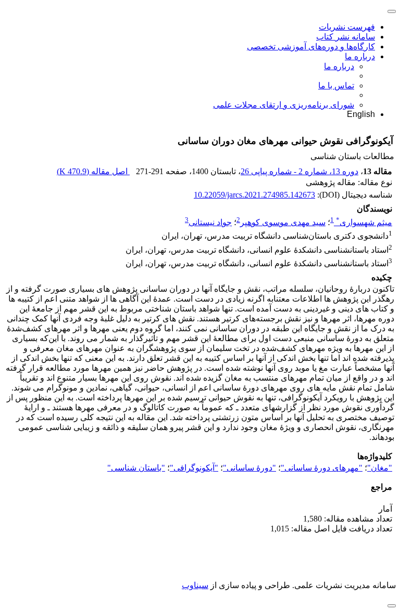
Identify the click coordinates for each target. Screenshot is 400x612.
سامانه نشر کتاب (345, 36)
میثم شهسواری (364, 222)
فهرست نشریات (347, 26)
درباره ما (360, 56)
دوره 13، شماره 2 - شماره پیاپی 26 (299, 171)
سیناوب (195, 585)
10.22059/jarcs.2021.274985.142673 (254, 194)
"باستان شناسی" (136, 467)
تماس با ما (336, 85)
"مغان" (379, 467)
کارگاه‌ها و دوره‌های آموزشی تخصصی (311, 46)
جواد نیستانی (210, 222)
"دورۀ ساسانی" (249, 467)
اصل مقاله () (93, 171)
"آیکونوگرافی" (194, 467)
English (361, 114)
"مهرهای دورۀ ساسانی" (321, 467)
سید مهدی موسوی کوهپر (283, 222)
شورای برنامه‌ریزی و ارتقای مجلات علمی (283, 104)
